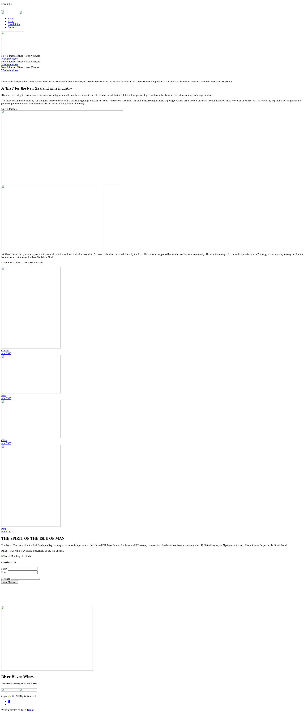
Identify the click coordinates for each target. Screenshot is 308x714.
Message (5, 578)
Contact (12, 27)
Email (4, 572)
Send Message (10, 582)
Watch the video (9, 58)
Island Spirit (14, 24)
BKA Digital (27, 710)
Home (11, 18)
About (11, 21)
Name (4, 568)
